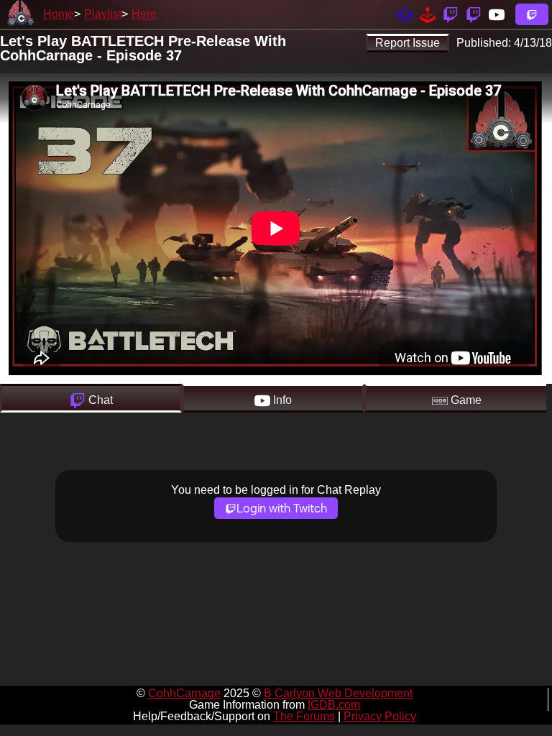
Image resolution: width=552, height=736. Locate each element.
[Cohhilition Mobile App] (405, 14)
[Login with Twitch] (531, 14)
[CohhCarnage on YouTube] (497, 14)
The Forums (304, 716)
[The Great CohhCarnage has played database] (428, 14)
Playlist (102, 14)
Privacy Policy (380, 716)
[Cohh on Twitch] (474, 14)
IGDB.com (334, 705)
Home (58, 14)
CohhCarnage (184, 693)
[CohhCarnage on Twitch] (451, 14)
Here (144, 14)
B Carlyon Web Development (338, 693)
